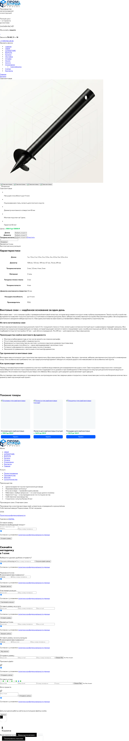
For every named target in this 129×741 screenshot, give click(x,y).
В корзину (4, 242)
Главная (3, 74)
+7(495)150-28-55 (7, 41)
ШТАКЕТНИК (10, 51)
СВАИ (7, 49)
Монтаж (7, 477)
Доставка (9, 57)
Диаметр (7, 235)
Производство (10, 475)
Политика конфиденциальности (12, 515)
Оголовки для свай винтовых (12, 431)
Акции (7, 61)
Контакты (9, 71)
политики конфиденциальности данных (34, 535)
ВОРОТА (8, 53)
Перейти (15, 437)
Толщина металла (7, 237)
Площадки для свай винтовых (78, 431)
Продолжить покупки (13, 738)
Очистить (31, 237)
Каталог (8, 55)
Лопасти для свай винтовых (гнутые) (48, 431)
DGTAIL (11, 519)
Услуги (8, 63)
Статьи (8, 69)
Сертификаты (15, 67)
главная (8, 47)
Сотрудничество (10, 479)
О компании (10, 65)
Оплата (7, 460)
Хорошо (3, 714)
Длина (7, 233)
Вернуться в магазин (26, 735)
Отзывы (8, 59)
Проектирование (11, 473)
